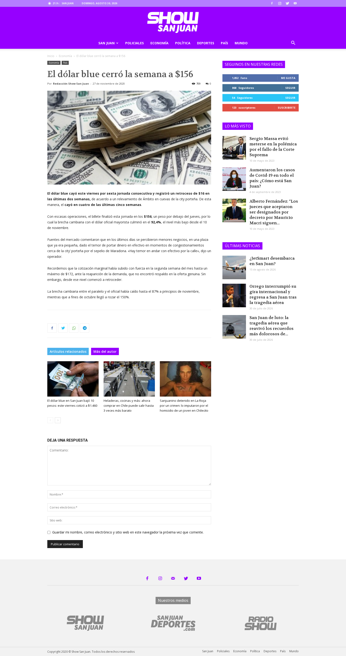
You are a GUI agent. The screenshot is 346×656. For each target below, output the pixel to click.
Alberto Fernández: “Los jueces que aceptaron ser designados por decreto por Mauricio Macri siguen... (273, 212)
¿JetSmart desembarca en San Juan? (272, 261)
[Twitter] (287, 3)
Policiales (134, 43)
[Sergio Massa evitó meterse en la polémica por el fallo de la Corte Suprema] (234, 148)
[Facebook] (271, 3)
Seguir (290, 88)
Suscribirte (286, 107)
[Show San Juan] (173, 22)
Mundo (241, 43)
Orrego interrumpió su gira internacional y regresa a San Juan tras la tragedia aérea (273, 294)
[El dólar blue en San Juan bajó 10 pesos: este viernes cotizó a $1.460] (73, 379)
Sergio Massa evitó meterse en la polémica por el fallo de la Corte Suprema (273, 146)
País (224, 43)
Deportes (205, 43)
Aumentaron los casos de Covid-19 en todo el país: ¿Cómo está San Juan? (272, 178)
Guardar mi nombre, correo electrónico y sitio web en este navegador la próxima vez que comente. (128, 532)
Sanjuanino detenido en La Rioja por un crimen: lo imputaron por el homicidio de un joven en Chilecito (184, 405)
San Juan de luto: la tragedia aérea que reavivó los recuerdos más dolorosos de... (271, 325)
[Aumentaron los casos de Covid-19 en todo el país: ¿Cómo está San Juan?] (234, 179)
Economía (159, 43)
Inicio (50, 56)
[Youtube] (295, 3)
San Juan (106, 43)
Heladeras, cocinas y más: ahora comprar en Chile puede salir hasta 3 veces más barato (129, 405)
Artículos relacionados (68, 351)
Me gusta (288, 78)
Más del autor (105, 351)
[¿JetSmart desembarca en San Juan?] (234, 267)
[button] (293, 43)
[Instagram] (279, 3)
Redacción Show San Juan (71, 83)
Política (182, 43)
